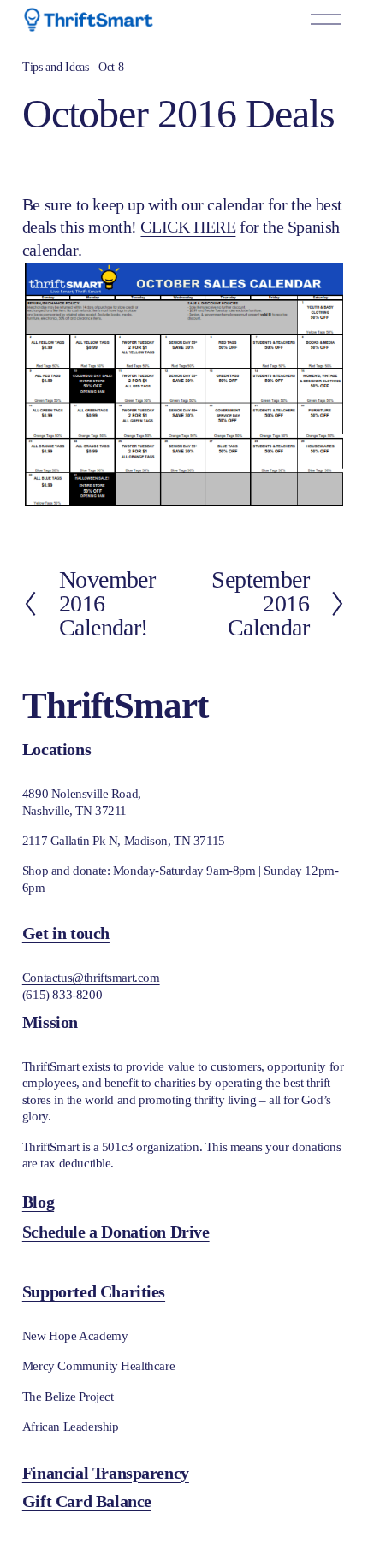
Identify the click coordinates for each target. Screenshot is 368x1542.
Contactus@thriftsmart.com (91, 977)
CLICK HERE (187, 226)
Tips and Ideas (55, 67)
